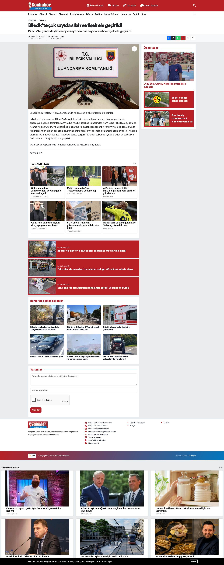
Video (115, 5)
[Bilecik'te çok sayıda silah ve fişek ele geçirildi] (83, 76)
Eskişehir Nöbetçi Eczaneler (100, 423)
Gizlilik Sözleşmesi (137, 423)
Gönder (36, 410)
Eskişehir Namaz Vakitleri (98, 429)
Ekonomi (63, 14)
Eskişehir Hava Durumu (97, 426)
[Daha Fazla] (183, 38)
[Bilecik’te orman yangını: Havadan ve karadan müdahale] (84, 344)
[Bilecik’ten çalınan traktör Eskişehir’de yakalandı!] (120, 344)
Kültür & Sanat (111, 14)
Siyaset (53, 14)
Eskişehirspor (77, 14)
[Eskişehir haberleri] (39, 5)
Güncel (43, 14)
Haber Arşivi (93, 443)
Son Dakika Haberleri (97, 440)
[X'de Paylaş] (173, 38)
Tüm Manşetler (94, 437)
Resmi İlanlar (150, 5)
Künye (132, 426)
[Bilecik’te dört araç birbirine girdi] (47, 344)
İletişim (166, 423)
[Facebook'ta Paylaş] (169, 38)
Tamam (193, 561)
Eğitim (98, 14)
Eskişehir (32, 14)
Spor (144, 14)
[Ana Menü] (194, 14)
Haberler (32, 20)
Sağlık (136, 14)
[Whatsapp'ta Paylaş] (178, 38)
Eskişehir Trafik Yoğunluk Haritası (102, 432)
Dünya (89, 14)
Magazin (126, 14)
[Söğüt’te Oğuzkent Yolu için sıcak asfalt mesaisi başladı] (84, 315)
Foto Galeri (96, 5)
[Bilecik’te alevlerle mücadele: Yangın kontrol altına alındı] (47, 315)
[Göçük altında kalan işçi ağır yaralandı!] (120, 315)
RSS (33, 456)
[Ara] (194, 6)
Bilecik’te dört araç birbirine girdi (46, 356)
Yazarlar (131, 5)
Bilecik (43, 20)
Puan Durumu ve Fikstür (98, 435)
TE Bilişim (192, 456)
